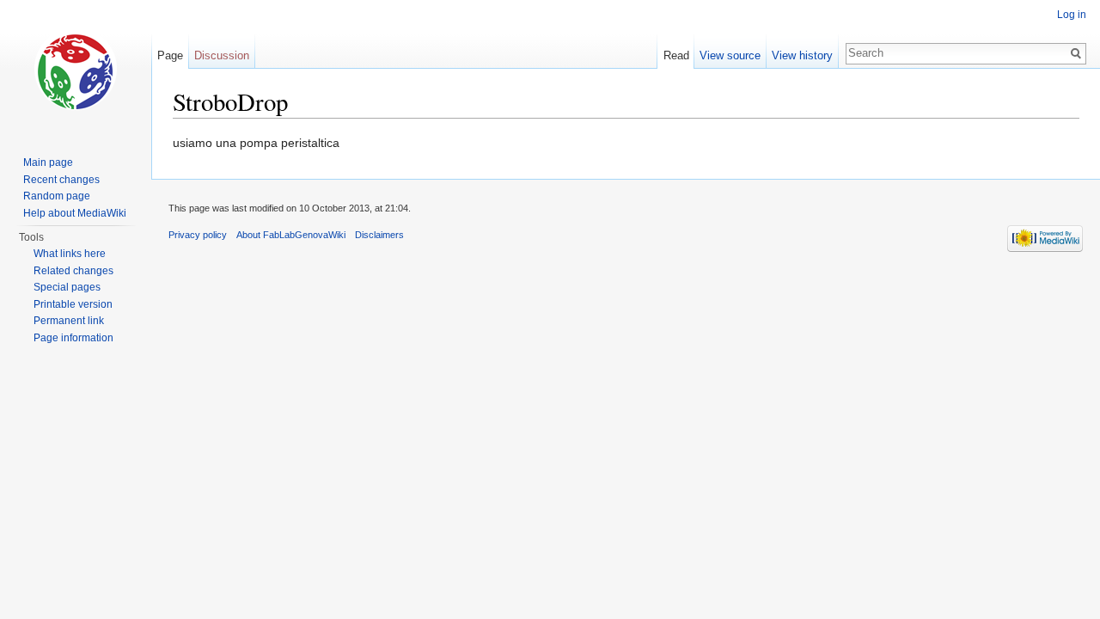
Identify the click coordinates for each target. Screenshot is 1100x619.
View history (802, 55)
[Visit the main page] (75, 69)
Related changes (73, 271)
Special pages (67, 287)
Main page (48, 162)
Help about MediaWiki (74, 213)
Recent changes (61, 180)
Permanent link (69, 321)
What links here (70, 254)
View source (730, 55)
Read (676, 55)
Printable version (73, 304)
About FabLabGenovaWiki (290, 235)
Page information (73, 338)
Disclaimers (379, 235)
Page (170, 55)
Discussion (221, 55)
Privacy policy (197, 235)
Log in (1071, 15)
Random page (56, 196)
